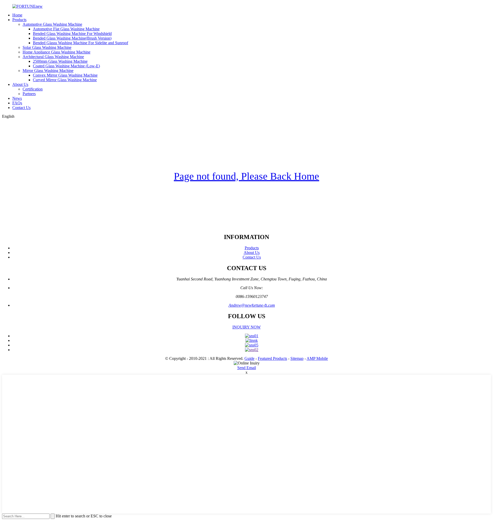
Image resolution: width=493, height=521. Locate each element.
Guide (249, 358)
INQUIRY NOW (246, 327)
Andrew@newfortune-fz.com (252, 305)
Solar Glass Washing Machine (47, 47)
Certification (33, 89)
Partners (29, 94)
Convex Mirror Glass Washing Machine (65, 75)
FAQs (17, 103)
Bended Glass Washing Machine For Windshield (72, 33)
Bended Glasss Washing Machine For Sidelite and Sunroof (80, 43)
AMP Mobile (317, 358)
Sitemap (297, 358)
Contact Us (21, 107)
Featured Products (272, 358)
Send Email (246, 367)
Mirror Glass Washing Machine (48, 70)
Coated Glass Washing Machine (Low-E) (66, 66)
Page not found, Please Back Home (246, 176)
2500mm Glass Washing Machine (60, 61)
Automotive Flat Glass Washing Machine (66, 29)
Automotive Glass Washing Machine (52, 24)
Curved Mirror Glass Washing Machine (65, 80)
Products (19, 19)
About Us (20, 84)
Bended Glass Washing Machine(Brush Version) (72, 38)
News (17, 98)
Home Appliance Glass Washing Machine (56, 52)
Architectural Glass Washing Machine (53, 56)
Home (17, 15)
